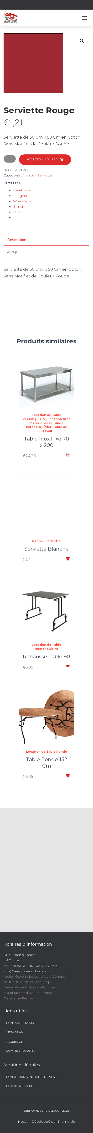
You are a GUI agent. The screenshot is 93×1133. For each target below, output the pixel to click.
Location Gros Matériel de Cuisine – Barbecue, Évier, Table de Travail (48, 425)
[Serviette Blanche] (46, 505)
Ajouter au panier (42, 159)
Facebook (14, 1041)
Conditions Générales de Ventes (33, 1077)
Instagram (15, 1032)
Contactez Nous (20, 1023)
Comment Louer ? (20, 1050)
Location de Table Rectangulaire (46, 647)
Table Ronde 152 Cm (46, 762)
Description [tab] (16, 240)
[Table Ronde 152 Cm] (46, 716)
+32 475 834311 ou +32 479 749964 (31, 965)
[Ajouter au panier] (68, 455)
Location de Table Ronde (46, 751)
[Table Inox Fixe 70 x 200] (46, 384)
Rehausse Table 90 (46, 656)
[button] (82, 41)
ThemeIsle (66, 1121)
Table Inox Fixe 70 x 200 (46, 442)
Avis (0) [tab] (13, 252)
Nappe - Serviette (37, 175)
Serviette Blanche (46, 549)
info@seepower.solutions (25, 971)
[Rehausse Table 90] (46, 609)
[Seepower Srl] (12, 18)
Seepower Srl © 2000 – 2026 (46, 1110)
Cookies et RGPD (20, 1086)
